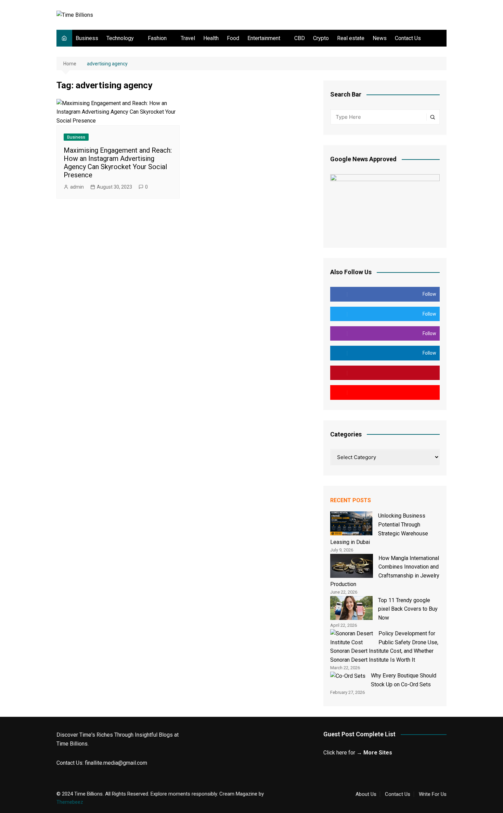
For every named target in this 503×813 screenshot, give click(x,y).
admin (77, 187)
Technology (120, 38)
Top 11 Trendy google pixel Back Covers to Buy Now (408, 609)
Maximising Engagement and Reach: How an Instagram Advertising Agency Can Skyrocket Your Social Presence (118, 162)
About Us (366, 794)
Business (87, 38)
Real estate (350, 38)
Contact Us (408, 38)
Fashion (157, 38)
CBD (299, 38)
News (380, 38)
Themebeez (69, 802)
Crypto (321, 38)
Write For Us (433, 794)
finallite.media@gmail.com (116, 763)
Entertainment (263, 38)
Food (233, 38)
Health (211, 38)
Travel (188, 38)
